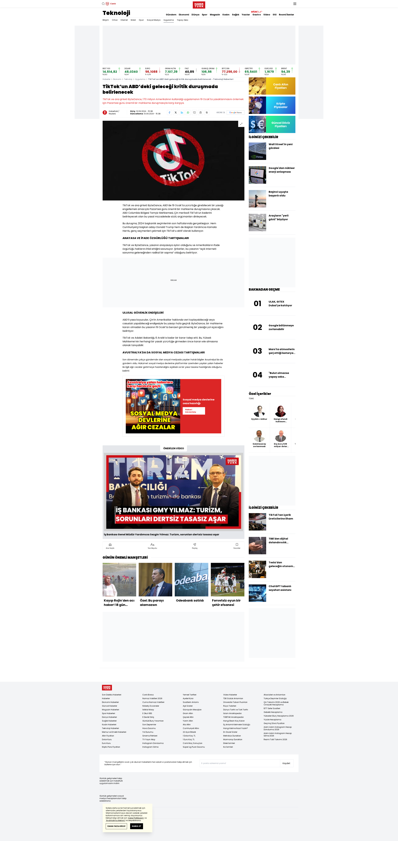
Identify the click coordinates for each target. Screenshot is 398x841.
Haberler (106, 79)
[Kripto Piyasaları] (272, 105)
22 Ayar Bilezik (189, 732)
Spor (204, 14)
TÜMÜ (251, 398)
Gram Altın (188, 713)
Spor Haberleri (108, 713)
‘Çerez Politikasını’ (136, 818)
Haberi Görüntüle (190, 410)
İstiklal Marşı (148, 709)
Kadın (225, 14)
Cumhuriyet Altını (191, 728)
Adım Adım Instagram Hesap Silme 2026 (278, 734)
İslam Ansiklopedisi (232, 713)
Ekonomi (184, 14)
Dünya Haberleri (109, 717)
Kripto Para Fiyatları (111, 747)
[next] (243, 586)
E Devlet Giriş (148, 717)
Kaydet (286, 763)
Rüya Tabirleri (229, 706)
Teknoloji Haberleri (110, 728)
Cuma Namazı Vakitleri (153, 702)
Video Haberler (230, 694)
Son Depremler (149, 724)
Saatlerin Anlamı (191, 702)
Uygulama (169, 20)
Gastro (256, 14)
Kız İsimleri (228, 747)
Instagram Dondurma (153, 743)
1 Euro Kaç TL (188, 739)
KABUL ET (136, 826)
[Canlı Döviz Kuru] (272, 124)
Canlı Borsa (148, 694)
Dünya (195, 14)
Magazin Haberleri (110, 709)
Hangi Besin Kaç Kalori (234, 720)
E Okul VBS (147, 713)
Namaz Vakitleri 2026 (152, 698)
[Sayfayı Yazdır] (200, 112)
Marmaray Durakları (232, 739)
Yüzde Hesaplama (272, 719)
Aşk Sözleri (188, 706)
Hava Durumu (149, 728)
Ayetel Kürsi (188, 698)
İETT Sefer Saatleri (272, 708)
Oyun (141, 20)
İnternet (124, 20)
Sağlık (235, 14)
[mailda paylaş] (194, 112)
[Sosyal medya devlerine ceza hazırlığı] (153, 406)
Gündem (171, 14)
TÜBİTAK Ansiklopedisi (233, 717)
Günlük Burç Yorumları (153, 720)
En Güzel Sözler (230, 732)
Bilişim (106, 20)
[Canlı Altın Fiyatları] (272, 86)
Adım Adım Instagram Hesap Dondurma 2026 (278, 728)
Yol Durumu (147, 732)
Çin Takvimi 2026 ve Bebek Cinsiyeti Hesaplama (276, 703)
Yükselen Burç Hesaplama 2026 (279, 716)
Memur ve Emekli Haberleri (114, 732)
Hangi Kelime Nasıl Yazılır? (235, 728)
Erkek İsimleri (229, 743)
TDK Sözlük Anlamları (233, 698)
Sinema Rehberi (149, 735)
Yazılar (246, 14)
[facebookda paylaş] (169, 112)
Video (266, 14)
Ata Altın (187, 724)
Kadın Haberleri (109, 724)
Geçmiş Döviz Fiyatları (274, 723)
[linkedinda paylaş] (181, 112)
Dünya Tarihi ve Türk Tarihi (235, 709)
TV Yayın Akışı (148, 739)
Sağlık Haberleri (109, 720)
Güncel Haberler (109, 706)
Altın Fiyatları (108, 735)
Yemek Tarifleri (189, 694)
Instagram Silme (150, 747)
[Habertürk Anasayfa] (199, 4)
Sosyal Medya (153, 20)
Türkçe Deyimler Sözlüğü (275, 698)
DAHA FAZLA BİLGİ (116, 826)
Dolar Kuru (107, 739)
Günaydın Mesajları (192, 709)
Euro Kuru (106, 743)
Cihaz (115, 20)
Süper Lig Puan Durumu (194, 747)
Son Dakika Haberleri (111, 694)
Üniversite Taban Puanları (235, 702)
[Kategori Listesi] (294, 3)
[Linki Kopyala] (206, 112)
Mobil (133, 20)
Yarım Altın (188, 720)
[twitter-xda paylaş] (175, 112)
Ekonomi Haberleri (110, 702)
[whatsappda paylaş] (188, 112)
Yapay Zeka (182, 20)
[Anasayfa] (107, 688)
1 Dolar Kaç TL (189, 735)
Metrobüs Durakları (232, 735)
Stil (274, 14)
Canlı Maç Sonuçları (192, 743)
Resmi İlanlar (286, 14)
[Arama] (103, 3)
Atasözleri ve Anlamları (274, 694)
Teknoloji (116, 13)
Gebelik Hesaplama (273, 712)
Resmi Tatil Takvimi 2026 (275, 739)
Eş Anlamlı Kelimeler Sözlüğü (236, 724)
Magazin (215, 14)
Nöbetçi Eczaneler (150, 706)
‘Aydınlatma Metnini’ (115, 820)
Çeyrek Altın (188, 717)
